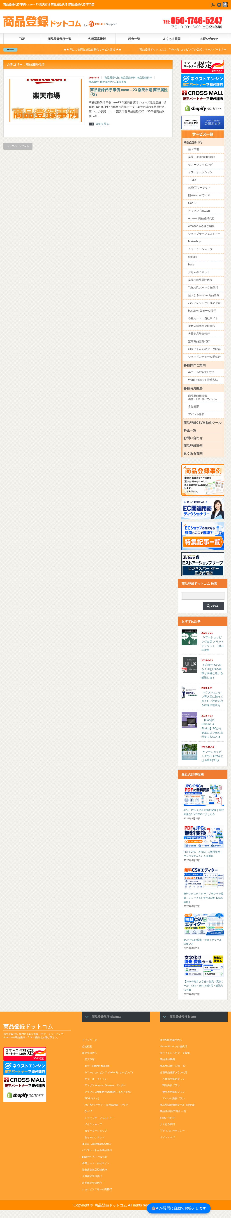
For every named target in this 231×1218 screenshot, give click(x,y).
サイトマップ (167, 1137)
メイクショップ (93, 1124)
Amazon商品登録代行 (201, 218)
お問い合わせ (209, 38)
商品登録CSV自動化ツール (203, 423)
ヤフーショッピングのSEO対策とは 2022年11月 (212, 756)
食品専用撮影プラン (173, 1091)
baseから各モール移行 (202, 310)
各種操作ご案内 (195, 365)
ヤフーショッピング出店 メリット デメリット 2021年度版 (212, 644)
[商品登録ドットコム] (62, 26)
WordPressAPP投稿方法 (203, 379)
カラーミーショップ (200, 249)
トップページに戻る (18, 146)
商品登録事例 (128, 77)
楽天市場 (121, 81)
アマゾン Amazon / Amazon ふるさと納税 (108, 1091)
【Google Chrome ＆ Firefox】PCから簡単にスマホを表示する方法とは (212, 729)
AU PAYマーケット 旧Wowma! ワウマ (106, 1104)
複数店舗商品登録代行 (201, 326)
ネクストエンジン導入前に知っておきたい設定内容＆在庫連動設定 (212, 699)
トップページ (89, 1039)
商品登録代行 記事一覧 (172, 1065)
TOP (22, 38)
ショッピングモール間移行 (204, 356)
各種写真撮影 (97, 38)
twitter (219, 4)
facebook (225, 4)
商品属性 (94, 81)
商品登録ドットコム (28, 1026)
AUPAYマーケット (199, 187)
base (191, 264)
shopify (192, 256)
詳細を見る (102, 124)
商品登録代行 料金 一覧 (173, 1111)
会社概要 (87, 1046)
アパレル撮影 (196, 414)
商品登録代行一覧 (59, 38)
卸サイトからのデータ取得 (204, 349)
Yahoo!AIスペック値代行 (203, 287)
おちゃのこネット (199, 272)
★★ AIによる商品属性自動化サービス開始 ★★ (65, 49)
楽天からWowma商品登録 (96, 1143)
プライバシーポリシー (172, 1130)
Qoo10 (192, 203)
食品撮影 (193, 406)
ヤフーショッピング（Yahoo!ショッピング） (109, 1072)
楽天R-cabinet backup (201, 156)
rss (212, 4)
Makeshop (194, 241)
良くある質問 (193, 453)
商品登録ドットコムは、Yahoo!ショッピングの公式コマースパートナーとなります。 (163, 49)
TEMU (192, 180)
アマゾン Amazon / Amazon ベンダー (105, 1085)
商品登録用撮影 (202, 397)
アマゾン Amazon (199, 210)
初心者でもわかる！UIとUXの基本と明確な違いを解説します (212, 671)
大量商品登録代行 (199, 333)
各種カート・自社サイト (203, 318)
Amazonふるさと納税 (201, 226)
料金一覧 (134, 38)
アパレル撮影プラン (173, 1098)
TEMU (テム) (92, 1098)
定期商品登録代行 (199, 341)
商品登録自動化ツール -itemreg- (177, 1104)
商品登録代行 (144, 77)
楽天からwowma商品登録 (203, 295)
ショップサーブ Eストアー (204, 233)
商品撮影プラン (171, 1085)
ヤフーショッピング (200, 164)
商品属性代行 (111, 77)
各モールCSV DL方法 (201, 372)
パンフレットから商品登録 (204, 303)
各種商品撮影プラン (173, 1079)
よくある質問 (171, 38)
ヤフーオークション (200, 172)
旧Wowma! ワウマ (199, 195)
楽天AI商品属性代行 (200, 279)
